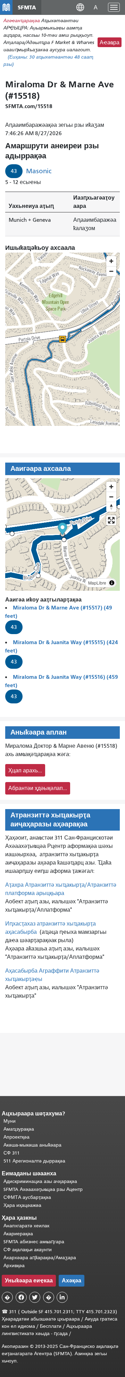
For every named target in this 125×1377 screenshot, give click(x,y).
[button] (80, 7)
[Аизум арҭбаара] (111, 487)
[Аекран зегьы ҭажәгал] (111, 520)
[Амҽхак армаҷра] (111, 497)
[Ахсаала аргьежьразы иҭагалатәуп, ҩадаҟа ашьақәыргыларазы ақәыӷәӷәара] (111, 507)
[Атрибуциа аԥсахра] (112, 583)
